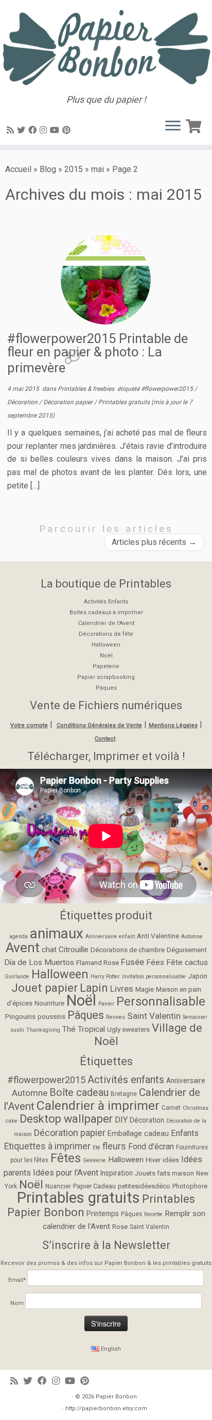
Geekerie (94, 1160)
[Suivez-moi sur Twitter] (22, 130)
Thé (69, 1029)
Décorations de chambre (128, 949)
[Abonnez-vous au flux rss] (12, 130)
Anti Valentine (158, 936)
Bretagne (124, 1093)
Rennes (115, 1017)
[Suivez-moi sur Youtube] (56, 130)
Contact (105, 738)
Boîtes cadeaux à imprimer (106, 612)
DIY (121, 1120)
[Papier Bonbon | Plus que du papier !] (106, 47)
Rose (120, 1226)
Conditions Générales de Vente (99, 725)
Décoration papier (68, 402)
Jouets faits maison (164, 1173)
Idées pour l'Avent (65, 1173)
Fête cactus (187, 962)
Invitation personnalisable (154, 976)
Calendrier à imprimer (98, 1105)
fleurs (114, 1146)
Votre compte (29, 725)
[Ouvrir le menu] (173, 126)
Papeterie (106, 666)
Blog (48, 169)
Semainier (195, 1017)
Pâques (106, 688)
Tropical (91, 1029)
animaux (56, 933)
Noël (106, 655)
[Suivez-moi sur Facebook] (34, 130)
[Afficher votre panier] (195, 124)
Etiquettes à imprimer (47, 1146)
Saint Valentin (154, 1016)
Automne (192, 936)
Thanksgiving (43, 1030)
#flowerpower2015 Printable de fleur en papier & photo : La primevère (97, 353)
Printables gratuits (124, 402)
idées (171, 1160)
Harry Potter (105, 976)
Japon (197, 976)
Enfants (185, 1133)
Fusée (132, 962)
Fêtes (65, 1158)
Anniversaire (185, 1080)
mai (97, 169)
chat (49, 949)
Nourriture (49, 1003)
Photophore (189, 1186)
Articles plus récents (154, 542)
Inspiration (116, 1173)
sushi (17, 1030)
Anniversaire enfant (110, 936)
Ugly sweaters (128, 1029)
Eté (96, 1147)
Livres (121, 988)
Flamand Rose (97, 962)
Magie (144, 989)
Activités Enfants (106, 601)
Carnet (171, 1107)
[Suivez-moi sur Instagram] (45, 130)
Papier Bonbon (116, 1396)
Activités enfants (125, 1079)
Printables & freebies (87, 388)
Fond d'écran (151, 1146)
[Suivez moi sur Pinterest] (68, 130)
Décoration (23, 402)
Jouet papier (44, 988)
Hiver (153, 1160)
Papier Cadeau (94, 1186)
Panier (106, 1003)
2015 (73, 169)
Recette (153, 1214)
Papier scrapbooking (106, 677)
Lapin (94, 987)
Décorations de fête (106, 634)
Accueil (18, 169)
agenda (18, 936)
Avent (23, 947)
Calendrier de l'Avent (106, 623)
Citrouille (74, 949)
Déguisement (187, 949)
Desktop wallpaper (66, 1118)
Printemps (102, 1213)
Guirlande (17, 976)
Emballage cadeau (138, 1133)
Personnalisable (160, 1001)
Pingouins (20, 1016)
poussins (51, 1016)
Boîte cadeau (79, 1093)
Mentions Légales (173, 725)
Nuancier (58, 1186)
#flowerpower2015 (168, 388)
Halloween (106, 644)
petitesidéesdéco (144, 1186)
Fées (155, 962)
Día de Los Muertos (39, 962)
